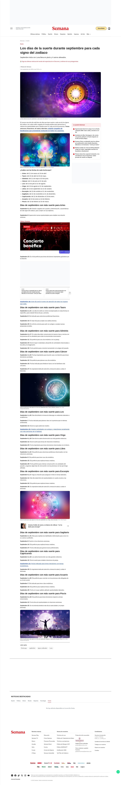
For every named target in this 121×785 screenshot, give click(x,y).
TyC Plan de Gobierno (62, 753)
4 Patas (34, 753)
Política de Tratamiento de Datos (65, 738)
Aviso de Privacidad (17, 779)
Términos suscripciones (63, 741)
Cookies (97, 750)
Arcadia (34, 744)
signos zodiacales (42, 648)
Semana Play (35, 735)
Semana (22, 40)
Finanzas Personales (49, 741)
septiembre (32, 648)
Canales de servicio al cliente (102, 741)
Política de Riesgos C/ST (63, 744)
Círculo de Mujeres (49, 750)
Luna (51, 648)
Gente (27, 40)
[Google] (12, 775)
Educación (46, 735)
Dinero (33, 741)
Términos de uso (61, 735)
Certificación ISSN (61, 750)
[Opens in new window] (15, 775)
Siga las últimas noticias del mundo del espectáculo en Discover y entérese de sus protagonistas (50, 61)
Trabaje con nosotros (100, 744)
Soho (33, 747)
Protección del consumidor (82, 735)
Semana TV (35, 738)
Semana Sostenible (49, 753)
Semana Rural (47, 744)
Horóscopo (24, 648)
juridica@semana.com (81, 745)
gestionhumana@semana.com (83, 751)
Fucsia (33, 750)
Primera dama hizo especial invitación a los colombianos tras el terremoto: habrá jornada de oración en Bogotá (56, 292)
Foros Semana (48, 738)
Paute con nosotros (100, 747)
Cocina (46, 747)
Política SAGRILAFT (62, 747)
